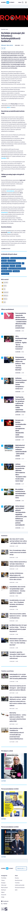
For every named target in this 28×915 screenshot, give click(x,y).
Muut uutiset (10, 45)
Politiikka (3, 878)
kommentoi (4, 212)
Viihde (2, 897)
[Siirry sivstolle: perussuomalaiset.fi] (7, 909)
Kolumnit (3, 895)
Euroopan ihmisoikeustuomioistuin (17, 268)
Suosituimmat (18, 880)
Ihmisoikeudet (5, 274)
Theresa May (16, 271)
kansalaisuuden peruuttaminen (18, 258)
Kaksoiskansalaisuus (6, 271)
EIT (23, 263)
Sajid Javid (4, 268)
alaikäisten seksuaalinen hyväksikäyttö (11, 263)
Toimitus (17, 883)
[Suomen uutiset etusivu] (7, 2)
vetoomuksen (10, 191)
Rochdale (4, 261)
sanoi (8, 232)
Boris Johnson (5, 266)
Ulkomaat (3, 45)
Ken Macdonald (5, 258)
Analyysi (3, 883)
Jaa (2, 48)
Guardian (3, 158)
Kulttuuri (3, 890)
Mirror (8, 107)
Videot (2, 892)
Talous (3, 880)
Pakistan (18, 266)
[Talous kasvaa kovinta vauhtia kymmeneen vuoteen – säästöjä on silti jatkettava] (4, 617)
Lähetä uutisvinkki (19, 885)
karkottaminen (11, 261)
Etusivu (17, 878)
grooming (12, 266)
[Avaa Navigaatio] (26, 2)
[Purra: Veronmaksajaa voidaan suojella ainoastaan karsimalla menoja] (4, 553)
